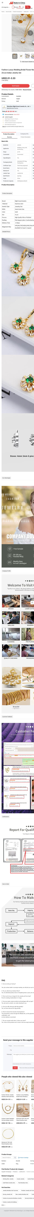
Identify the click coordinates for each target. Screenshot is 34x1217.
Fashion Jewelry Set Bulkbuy (10, 1202)
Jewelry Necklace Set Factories (10, 1190)
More (3, 1205)
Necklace (4, 1161)
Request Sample (27, 89)
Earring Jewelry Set (7, 1194)
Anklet (3, 1163)
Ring (17, 1163)
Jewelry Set (26, 11)
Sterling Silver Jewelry (8, 1179)
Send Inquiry (15, 86)
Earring (32, 1161)
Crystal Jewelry (20, 1179)
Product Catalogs (23, 1157)
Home (3, 11)
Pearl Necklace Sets (23, 1183)
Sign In (4, 126)
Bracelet (18, 1161)
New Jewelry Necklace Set (22, 1194)
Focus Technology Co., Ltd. (20, 1210)
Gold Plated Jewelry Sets (9, 1183)
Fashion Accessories (17, 11)
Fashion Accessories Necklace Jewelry (12, 1198)
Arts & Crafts (8, 11)
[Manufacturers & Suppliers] (17, 2)
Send (15, 1068)
